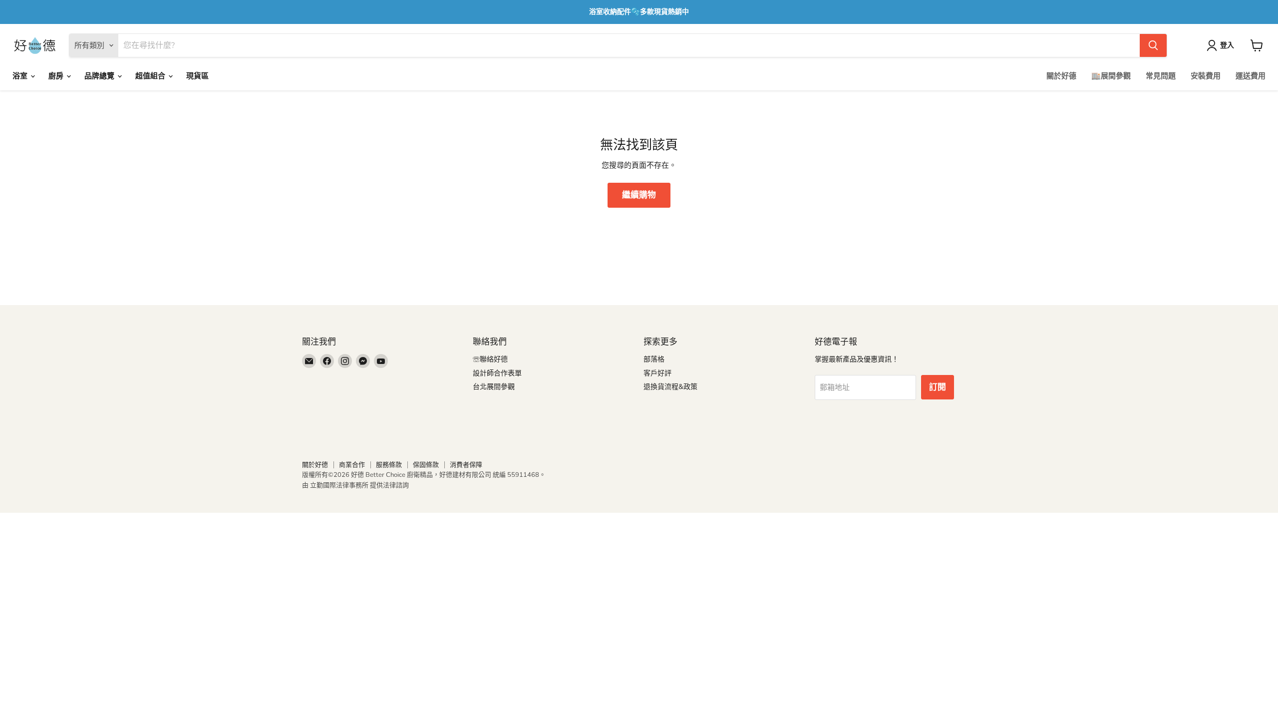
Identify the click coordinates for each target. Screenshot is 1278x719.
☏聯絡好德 (490, 359)
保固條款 (426, 464)
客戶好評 (657, 373)
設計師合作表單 (497, 373)
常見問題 (1161, 76)
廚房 (56, 76)
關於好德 (1061, 76)
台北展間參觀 (494, 386)
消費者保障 (466, 464)
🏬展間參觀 (1111, 76)
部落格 (653, 359)
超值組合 (151, 76)
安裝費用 (1206, 76)
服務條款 (389, 464)
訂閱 (937, 387)
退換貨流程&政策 (670, 386)
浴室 (20, 76)
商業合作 (352, 464)
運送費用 (1251, 76)
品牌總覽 (100, 76)
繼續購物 (639, 195)
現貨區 (197, 76)
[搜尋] (1153, 45)
